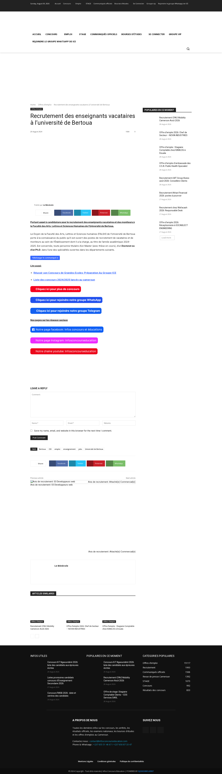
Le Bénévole (48, 205)
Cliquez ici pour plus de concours (57, 289)
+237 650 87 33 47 (122, 744)
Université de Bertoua (94, 449)
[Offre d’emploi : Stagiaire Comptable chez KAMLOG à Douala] (118, 611)
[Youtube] (190, 8)
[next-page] (37, 636)
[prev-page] (32, 636)
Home (33, 104)
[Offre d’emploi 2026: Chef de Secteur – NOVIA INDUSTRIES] (83, 611)
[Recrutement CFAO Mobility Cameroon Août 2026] (46, 611)
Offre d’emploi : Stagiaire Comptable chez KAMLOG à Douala (172, 150)
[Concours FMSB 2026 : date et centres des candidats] (37, 697)
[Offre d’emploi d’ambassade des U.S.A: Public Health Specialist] (150, 167)
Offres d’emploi (44, 104)
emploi (57, 449)
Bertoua (42, 449)
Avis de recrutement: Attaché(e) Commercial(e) (111, 551)
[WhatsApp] (160, 730)
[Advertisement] (111, 75)
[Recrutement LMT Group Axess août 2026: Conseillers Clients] (150, 182)
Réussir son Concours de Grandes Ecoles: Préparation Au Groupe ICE (75, 272)
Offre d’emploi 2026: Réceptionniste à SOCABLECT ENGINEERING (173, 225)
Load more (166, 237)
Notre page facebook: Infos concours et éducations (69, 329)
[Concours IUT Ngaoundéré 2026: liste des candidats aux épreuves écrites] (37, 666)
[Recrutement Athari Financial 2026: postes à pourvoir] (150, 196)
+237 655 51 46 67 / (103, 744)
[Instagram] (185, 8)
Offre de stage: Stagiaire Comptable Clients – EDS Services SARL (115, 695)
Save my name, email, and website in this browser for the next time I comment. (73, 430)
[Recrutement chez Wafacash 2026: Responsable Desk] (150, 211)
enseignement (69, 449)
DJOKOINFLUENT (146, 771)
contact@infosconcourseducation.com (108, 741)
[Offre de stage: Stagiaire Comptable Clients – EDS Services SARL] (94, 695)
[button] (188, 48)
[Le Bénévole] (32, 205)
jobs (80, 449)
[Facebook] (181, 8)
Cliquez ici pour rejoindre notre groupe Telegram (68, 310)
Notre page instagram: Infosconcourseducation (66, 340)
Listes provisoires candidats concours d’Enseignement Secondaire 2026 (60, 680)
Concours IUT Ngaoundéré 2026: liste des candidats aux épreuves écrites (62, 665)
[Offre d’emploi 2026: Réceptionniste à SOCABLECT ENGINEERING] (150, 226)
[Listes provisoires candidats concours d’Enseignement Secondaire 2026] (37, 681)
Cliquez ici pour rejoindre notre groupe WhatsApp (68, 299)
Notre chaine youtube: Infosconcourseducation (66, 351)
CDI (50, 449)
